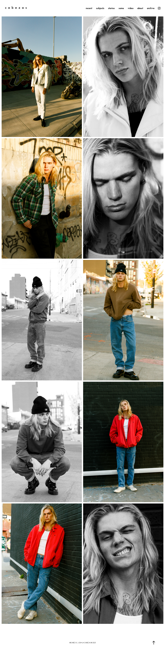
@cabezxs (73, 643)
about (140, 8)
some (121, 8)
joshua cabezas (84, 643)
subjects (100, 8)
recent (89, 8)
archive (151, 8)
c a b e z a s (16, 7)
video (130, 8)
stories (111, 8)
